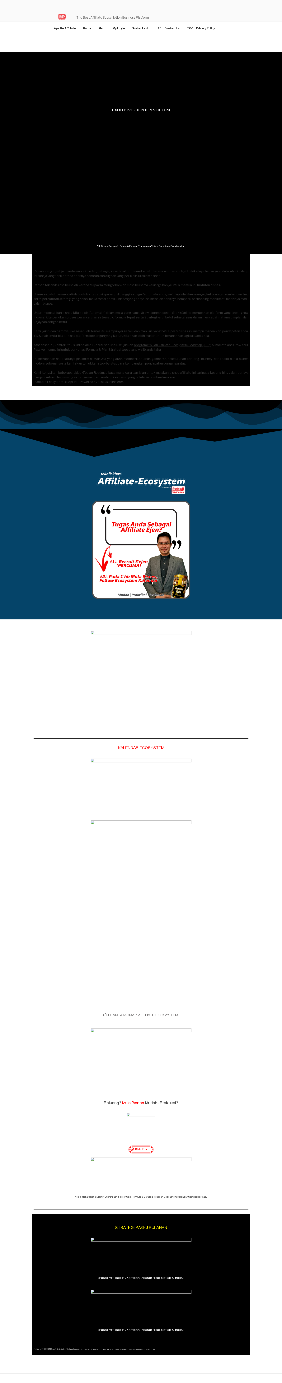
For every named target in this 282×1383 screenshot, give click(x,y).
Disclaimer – (125, 1349)
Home (87, 28)
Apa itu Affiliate (65, 28)
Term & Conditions (136, 1349)
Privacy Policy (150, 1349)
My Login (119, 28)
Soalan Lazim (141, 28)
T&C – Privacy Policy (201, 28)
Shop (101, 28)
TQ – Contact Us (169, 28)
